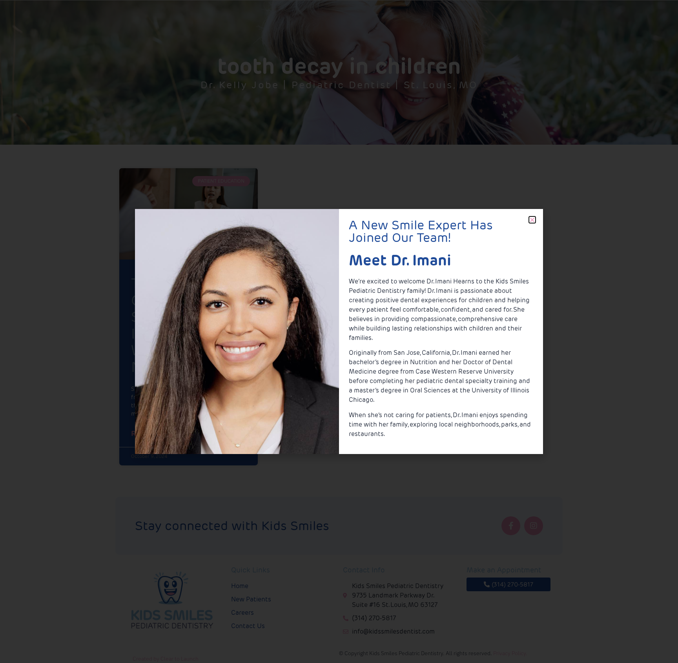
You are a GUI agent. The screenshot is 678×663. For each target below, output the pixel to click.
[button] (532, 220)
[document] (339, 331)
